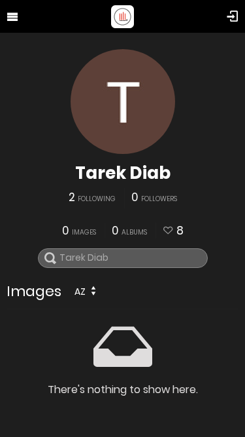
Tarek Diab (123, 173)
